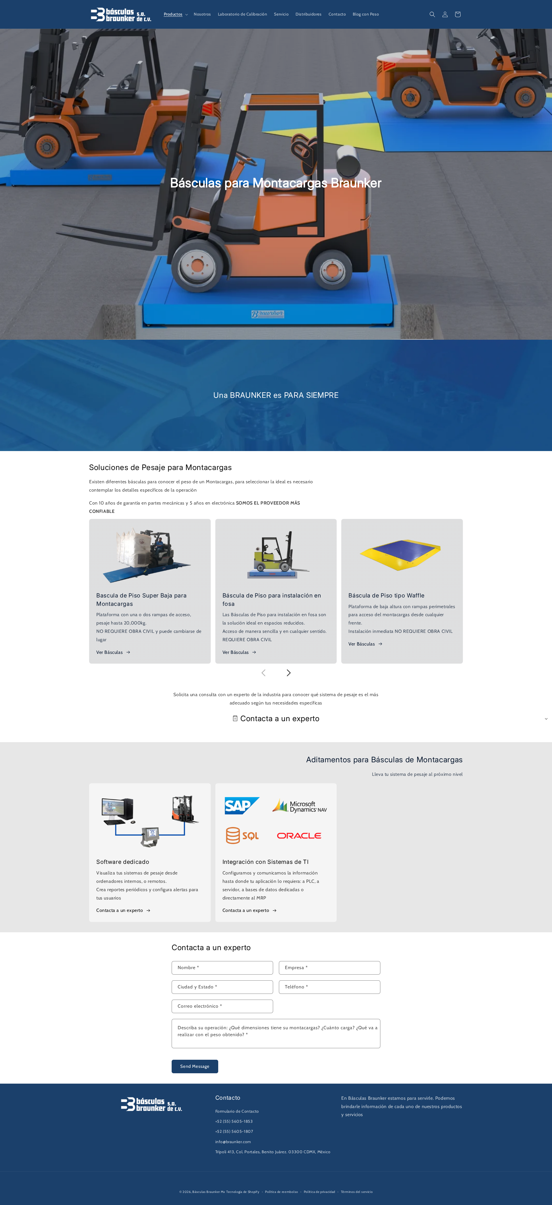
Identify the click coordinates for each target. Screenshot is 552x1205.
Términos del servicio (357, 1192)
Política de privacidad (319, 1192)
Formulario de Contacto (237, 1111)
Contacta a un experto (119, 910)
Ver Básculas (109, 652)
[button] (175, 14)
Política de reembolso (281, 1192)
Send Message (195, 1066)
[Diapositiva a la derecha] (288, 673)
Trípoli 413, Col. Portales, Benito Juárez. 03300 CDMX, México (273, 1151)
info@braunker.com (233, 1141)
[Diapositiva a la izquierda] (263, 673)
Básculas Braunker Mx (208, 1192)
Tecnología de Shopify (243, 1192)
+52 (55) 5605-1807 (234, 1131)
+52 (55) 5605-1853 (234, 1121)
